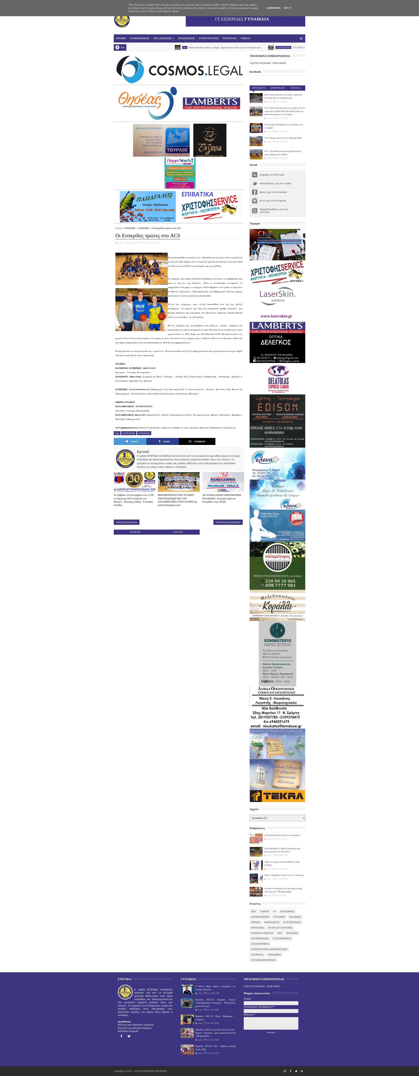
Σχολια (296, 88)
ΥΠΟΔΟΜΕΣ (274, 955)
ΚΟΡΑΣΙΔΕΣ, (142, 242)
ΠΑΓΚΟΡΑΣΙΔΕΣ (260, 938)
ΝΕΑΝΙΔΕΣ (144, 228)
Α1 (274, 911)
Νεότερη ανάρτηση (126, 522)
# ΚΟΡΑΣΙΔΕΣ (128, 433)
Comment (200, 441)
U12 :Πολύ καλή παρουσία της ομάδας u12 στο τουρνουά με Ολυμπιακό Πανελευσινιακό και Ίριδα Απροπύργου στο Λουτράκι (292, 47)
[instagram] (284, 1071)
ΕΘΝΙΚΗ (255, 922)
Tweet (134, 441)
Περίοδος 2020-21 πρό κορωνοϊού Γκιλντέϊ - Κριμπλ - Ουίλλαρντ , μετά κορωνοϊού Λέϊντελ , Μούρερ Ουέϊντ (215, 1032)
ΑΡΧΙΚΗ (121, 38)
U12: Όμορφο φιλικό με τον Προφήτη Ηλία (283, 138)
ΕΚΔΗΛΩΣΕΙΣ (186, 38)
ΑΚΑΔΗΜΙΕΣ (287, 911)
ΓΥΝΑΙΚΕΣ (279, 917)
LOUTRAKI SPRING (224, 47)
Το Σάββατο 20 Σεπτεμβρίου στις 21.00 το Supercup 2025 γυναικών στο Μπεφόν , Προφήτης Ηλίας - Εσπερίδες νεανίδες (134, 500)
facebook (135, 532)
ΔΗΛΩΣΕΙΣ (295, 917)
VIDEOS (245, 38)
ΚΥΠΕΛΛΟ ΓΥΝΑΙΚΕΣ (280, 928)
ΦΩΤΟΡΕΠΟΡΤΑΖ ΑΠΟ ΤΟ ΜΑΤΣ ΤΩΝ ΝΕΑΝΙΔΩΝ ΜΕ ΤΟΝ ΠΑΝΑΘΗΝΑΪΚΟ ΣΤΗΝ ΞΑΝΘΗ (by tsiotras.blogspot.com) (177, 500)
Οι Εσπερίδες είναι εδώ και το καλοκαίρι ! (282, 835)
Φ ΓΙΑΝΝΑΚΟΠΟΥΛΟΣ (263, 960)
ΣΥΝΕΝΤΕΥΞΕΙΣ (209, 38)
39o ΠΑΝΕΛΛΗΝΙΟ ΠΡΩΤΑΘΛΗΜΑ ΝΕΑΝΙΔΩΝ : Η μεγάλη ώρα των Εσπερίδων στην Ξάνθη (221, 498)
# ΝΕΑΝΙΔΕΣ (144, 433)
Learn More (273, 8)
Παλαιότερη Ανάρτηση (228, 522)
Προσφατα (259, 88)
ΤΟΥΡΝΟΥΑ (230, 38)
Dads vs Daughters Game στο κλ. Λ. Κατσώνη (284, 875)
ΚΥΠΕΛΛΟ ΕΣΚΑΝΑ (262, 933)
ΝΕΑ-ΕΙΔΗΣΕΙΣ (163, 38)
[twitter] (129, 1036)
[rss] (302, 1071)
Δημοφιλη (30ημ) (277, 89)
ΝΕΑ (279, 933)
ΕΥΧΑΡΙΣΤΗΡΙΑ (292, 922)
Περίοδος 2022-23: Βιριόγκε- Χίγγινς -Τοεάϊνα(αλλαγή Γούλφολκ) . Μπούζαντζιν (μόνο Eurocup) (215, 1002)
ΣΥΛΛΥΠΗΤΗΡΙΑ (260, 944)
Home (118, 228)
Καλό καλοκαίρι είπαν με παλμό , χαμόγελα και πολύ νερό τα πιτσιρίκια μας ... (166, 47)
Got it (287, 8)
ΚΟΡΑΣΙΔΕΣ (130, 228)
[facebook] (121, 1036)
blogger (178, 532)
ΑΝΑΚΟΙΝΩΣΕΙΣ (140, 38)
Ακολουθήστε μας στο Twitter (276, 183)
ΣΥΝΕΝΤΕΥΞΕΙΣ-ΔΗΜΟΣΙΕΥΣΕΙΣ (269, 949)
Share (166, 441)
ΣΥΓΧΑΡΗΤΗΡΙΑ (282, 938)
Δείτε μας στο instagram (273, 200)
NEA (253, 911)
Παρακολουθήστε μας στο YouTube (274, 211)
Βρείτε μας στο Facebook (273, 192)
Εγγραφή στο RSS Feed (272, 174)
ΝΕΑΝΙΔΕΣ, (154, 242)
